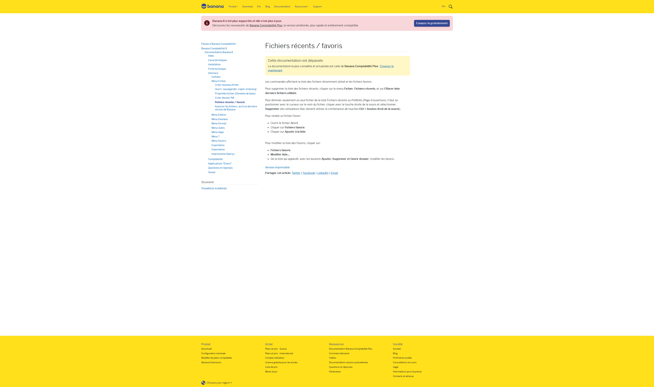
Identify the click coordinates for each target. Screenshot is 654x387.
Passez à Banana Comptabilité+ (219, 43)
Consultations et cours (405, 362)
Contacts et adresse (403, 376)
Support (317, 6)
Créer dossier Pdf (224, 97)
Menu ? (216, 136)
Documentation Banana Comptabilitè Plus (350, 348)
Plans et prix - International (279, 353)
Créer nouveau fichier (227, 84)
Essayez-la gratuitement (432, 23)
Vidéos (332, 357)
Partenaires (335, 371)
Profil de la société (402, 357)
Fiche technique (217, 68)
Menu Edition (219, 114)
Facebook (309, 173)
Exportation (218, 145)
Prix (259, 6)
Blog (267, 6)
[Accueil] (212, 6)
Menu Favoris (219, 140)
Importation (218, 149)
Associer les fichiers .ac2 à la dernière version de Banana (236, 108)
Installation (214, 64)
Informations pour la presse (407, 371)
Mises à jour (271, 371)
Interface (213, 73)
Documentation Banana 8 (219, 52)
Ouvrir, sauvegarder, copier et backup (235, 89)
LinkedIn (322, 173)
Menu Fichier (219, 81)
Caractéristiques (217, 60)
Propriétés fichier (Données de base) (235, 93)
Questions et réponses (220, 167)
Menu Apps (218, 132)
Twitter (296, 173)
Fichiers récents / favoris (230, 102)
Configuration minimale (213, 353)
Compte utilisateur (274, 357)
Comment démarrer (339, 353)
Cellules (216, 76)
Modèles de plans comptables (216, 357)
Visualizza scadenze (214, 188)
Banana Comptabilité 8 (214, 48)
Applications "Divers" (220, 163)
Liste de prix (271, 367)
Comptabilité (215, 159)
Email (334, 173)
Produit (232, 6)
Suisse (211, 172)
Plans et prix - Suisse (276, 348)
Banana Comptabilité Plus (266, 25)
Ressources (301, 6)
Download (247, 6)
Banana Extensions (211, 362)
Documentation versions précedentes (348, 362)
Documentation (282, 6)
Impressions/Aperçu (223, 153)
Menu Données (220, 119)
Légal (395, 367)
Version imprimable (277, 167)
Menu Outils (218, 127)
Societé (397, 348)
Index (211, 55)
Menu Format (219, 123)
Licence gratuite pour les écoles (281, 362)
